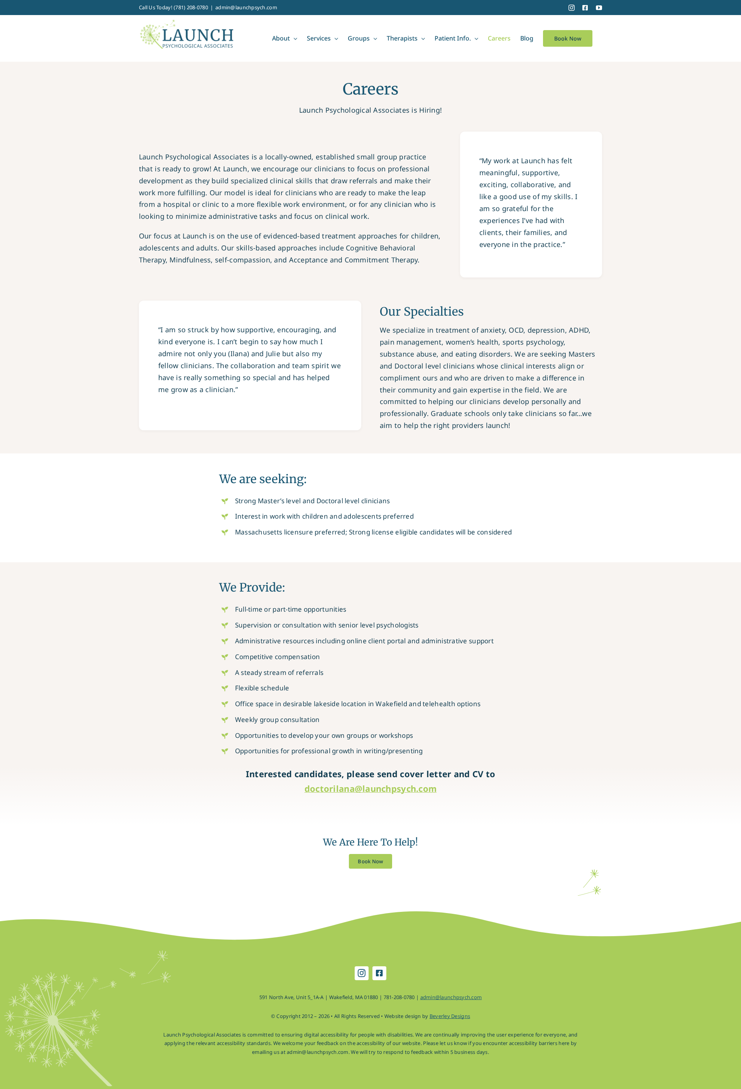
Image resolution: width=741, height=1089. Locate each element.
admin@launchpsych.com (246, 7)
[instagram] (362, 973)
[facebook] (379, 973)
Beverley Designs (450, 1016)
